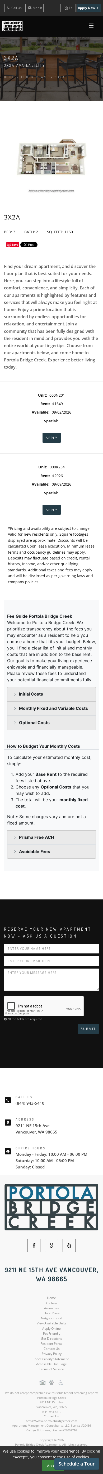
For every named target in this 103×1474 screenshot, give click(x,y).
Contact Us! (51, 1416)
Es (70, 8)
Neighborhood (51, 1318)
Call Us (16, 8)
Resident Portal (51, 1343)
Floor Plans (52, 1313)
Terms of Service (51, 1369)
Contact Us (52, 1348)
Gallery (51, 1303)
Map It (37, 8)
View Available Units (51, 1323)
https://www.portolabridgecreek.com (51, 1421)
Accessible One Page (51, 1364)
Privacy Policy (52, 1353)
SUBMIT (88, 1029)
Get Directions (51, 1338)
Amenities (51, 1308)
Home (9, 77)
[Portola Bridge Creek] (51, 1206)
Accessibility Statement (52, 1359)
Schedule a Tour (77, 1463)
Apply (52, 438)
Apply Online (51, 1328)
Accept (53, 1465)
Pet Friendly (51, 1333)
